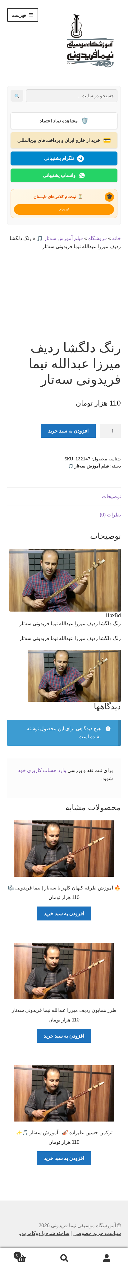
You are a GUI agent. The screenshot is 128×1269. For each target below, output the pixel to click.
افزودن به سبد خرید (68, 430)
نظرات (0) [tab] (110, 514)
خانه (116, 238)
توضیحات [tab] (111, 496)
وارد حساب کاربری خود (42, 770)
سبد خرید (29, 1253)
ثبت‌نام (64, 209)
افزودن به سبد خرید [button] (64, 913)
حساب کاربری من (106, 1258)
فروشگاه (97, 238)
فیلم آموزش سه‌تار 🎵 (60, 238)
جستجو (64, 1258)
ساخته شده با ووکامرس (44, 1233)
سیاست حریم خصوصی (97, 1233)
